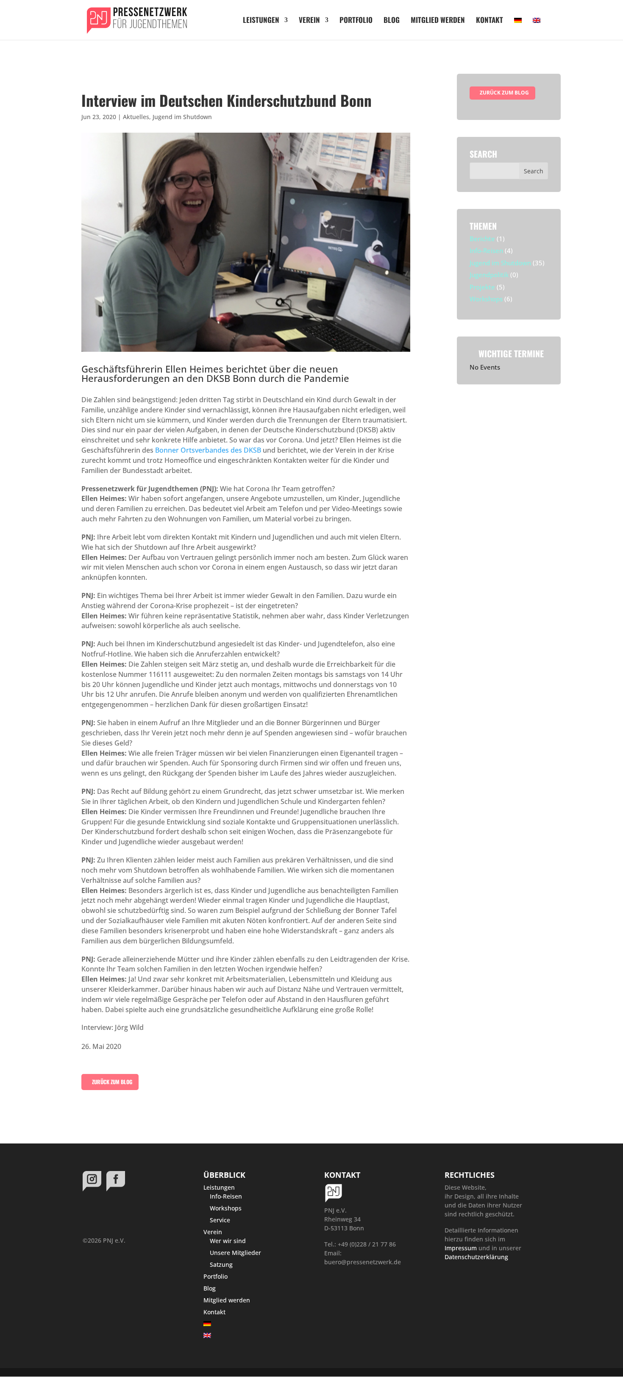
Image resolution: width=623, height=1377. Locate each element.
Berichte (482, 238)
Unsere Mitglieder (235, 1253)
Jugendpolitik (489, 274)
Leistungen (261, 21)
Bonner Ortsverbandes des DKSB (209, 450)
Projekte (482, 287)
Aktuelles (136, 117)
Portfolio (356, 21)
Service (220, 1220)
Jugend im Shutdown (182, 117)
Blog (392, 21)
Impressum (461, 1248)
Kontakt (489, 21)
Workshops (486, 299)
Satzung (221, 1264)
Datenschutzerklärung (476, 1257)
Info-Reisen (486, 250)
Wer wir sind (228, 1241)
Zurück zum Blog (111, 1082)
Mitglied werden (438, 21)
